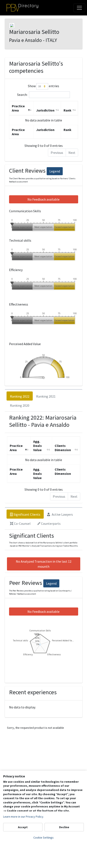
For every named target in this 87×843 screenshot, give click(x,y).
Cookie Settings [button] (43, 837)
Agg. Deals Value (37, 445)
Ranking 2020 (19, 405)
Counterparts (50, 523)
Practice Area (18, 108)
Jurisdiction (45, 110)
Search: (22, 94)
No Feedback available (43, 199)
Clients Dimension (63, 448)
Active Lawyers (62, 514)
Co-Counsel (22, 523)
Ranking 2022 (19, 396)
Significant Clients (26, 514)
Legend (54, 171)
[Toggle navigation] (79, 8)
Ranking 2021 (46, 396)
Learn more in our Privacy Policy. (23, 816)
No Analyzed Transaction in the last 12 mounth (43, 564)
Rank (67, 110)
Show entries (43, 86)
